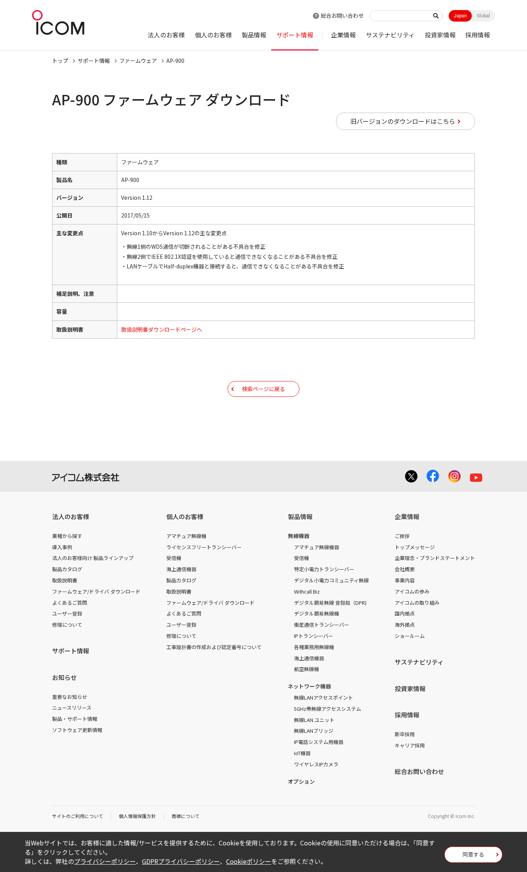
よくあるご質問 (69, 602)
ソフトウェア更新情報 (77, 730)
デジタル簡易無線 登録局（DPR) (330, 602)
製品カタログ (67, 569)
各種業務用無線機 (314, 647)
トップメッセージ (415, 547)
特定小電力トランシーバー (324, 569)
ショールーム (410, 635)
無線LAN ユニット (314, 720)
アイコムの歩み (412, 591)
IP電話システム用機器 (318, 742)
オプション (301, 781)
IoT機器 (302, 753)
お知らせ (64, 677)
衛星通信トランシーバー (321, 624)
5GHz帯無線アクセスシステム (327, 708)
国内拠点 (405, 613)
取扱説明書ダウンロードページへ (161, 329)
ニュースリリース (71, 707)
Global (483, 16)
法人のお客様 (166, 34)
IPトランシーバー (313, 635)
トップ (60, 60)
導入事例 (62, 547)
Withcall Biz (307, 591)
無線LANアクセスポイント (323, 697)
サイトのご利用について (77, 816)
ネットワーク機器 (309, 686)
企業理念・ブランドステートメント (435, 558)
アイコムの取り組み (417, 602)
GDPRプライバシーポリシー (181, 861)
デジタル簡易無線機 (316, 613)
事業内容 (405, 580)
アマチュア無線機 (186, 536)
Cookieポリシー (248, 861)
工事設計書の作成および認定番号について (214, 647)
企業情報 (343, 34)
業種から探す (67, 536)
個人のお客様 (213, 34)
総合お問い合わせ (342, 15)
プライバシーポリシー (105, 861)
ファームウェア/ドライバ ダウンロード (96, 591)
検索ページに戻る (263, 389)
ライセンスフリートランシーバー (204, 547)
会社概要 (405, 569)
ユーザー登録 (67, 613)
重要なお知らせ (69, 696)
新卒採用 (405, 734)
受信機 (173, 558)
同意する (473, 854)
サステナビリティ (390, 34)
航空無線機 (306, 669)
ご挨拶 (402, 536)
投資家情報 (440, 34)
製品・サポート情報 (74, 718)
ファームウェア (138, 60)
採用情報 (477, 34)
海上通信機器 (181, 569)
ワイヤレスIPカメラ (316, 764)
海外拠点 (405, 624)
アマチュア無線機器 (316, 547)
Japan (460, 16)
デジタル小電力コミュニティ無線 (331, 580)
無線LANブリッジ (313, 730)
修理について (67, 624)
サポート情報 (294, 34)
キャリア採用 (410, 745)
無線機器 (298, 536)
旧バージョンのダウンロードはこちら (402, 121)
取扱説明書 (64, 580)
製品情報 (254, 34)
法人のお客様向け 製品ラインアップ (92, 558)
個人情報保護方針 (137, 816)
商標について (185, 816)
